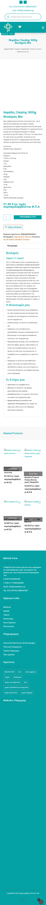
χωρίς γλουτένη (11, 693)
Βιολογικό (17, 677)
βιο (25, 682)
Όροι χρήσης (9, 654)
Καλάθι (6, 611)
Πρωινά (17, 49)
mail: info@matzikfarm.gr (23, 10)
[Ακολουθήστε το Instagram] (25, 2)
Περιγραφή (12, 246)
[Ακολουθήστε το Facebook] (21, 2)
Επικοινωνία (8, 626)
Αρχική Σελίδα (9, 49)
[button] (13, 227)
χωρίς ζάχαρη (26, 693)
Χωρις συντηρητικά (12, 682)
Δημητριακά (25, 49)
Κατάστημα (8, 619)
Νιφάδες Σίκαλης (22, 239)
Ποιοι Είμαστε (9, 623)
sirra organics (30, 672)
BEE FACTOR (9, 672)
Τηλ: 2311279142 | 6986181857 (23, 7)
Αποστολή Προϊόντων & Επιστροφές (19, 643)
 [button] (20, 482)
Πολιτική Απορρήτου (12, 647)
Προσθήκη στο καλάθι (28, 217)
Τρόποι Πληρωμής (11, 651)
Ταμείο (6, 615)
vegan (7, 677)
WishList (7, 607)
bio (4, 239)
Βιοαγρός (11, 239)
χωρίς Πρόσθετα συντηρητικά (16, 687)
